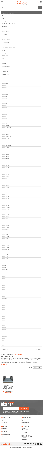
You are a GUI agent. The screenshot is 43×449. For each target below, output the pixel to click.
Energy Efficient (5, 31)
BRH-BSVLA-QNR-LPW (6, 141)
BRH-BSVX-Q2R (5, 232)
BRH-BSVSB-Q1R (5, 189)
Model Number (5, 77)
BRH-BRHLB (4, 103)
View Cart (4, 433)
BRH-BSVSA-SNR (5, 183)
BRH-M (3, 309)
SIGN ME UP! (24, 408)
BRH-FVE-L (4, 291)
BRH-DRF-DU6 (5, 269)
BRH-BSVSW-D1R (5, 200)
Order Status (4, 429)
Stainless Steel (5, 74)
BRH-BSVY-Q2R (5, 254)
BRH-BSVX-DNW (5, 227)
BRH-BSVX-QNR (5, 236)
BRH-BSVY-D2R (5, 243)
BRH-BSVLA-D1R (5, 125)
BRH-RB (3, 320)
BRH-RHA (4, 327)
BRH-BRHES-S (5, 94)
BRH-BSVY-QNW (5, 260)
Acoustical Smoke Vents (7, 15)
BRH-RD (4, 325)
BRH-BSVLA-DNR (5, 129)
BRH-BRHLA (4, 101)
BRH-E (3, 278)
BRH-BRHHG (4, 98)
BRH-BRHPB (4, 107)
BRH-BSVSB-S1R (5, 194)
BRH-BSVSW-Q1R (5, 209)
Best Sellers (4, 422)
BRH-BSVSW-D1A (5, 198)
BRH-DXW (4, 276)
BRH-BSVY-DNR (5, 247)
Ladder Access (5, 42)
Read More (4, 364)
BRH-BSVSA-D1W (5, 169)
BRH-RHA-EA (5, 329)
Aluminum (4, 26)
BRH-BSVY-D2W (5, 245)
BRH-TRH (4, 343)
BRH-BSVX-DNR (5, 225)
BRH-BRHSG (4, 116)
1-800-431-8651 (25, 429)
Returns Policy (25, 420)
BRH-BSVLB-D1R (5, 152)
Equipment (4, 34)
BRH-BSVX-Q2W (5, 234)
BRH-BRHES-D (5, 92)
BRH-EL (3, 285)
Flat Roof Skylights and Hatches (9, 23)
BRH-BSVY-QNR (5, 258)
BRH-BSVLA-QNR (5, 138)
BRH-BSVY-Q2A (5, 252)
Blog (3, 420)
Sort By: (30, 367)
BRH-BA (4, 78)
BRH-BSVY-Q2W (5, 256)
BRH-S (3, 340)
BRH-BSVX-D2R (5, 220)
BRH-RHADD (4, 331)
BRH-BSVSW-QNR (6, 212)
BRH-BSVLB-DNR (5, 154)
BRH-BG (4, 81)
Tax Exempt (4, 431)
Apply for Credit (5, 436)
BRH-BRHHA (4, 96)
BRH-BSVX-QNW (5, 238)
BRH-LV (3, 307)
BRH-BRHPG (4, 109)
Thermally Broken (6, 69)
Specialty (4, 63)
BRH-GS (4, 300)
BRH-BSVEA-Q (5, 123)
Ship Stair (4, 58)
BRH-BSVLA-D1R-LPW (6, 127)
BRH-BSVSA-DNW (6, 174)
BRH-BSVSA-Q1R (5, 176)
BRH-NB (4, 314)
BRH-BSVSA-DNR (5, 172)
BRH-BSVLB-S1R (5, 161)
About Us (4, 419)
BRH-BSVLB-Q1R (5, 156)
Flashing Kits (5, 21)
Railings (3, 50)
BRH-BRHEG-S (5, 89)
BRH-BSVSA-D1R (5, 167)
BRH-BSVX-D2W (5, 223)
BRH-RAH (4, 318)
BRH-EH (3, 280)
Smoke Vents (5, 61)
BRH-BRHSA (4, 112)
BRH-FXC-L (4, 298)
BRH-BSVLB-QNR (5, 158)
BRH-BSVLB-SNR (5, 163)
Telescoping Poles (6, 66)
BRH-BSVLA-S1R (5, 143)
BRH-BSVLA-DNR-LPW (6, 132)
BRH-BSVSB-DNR (5, 187)
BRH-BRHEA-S (5, 85)
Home (4, 354)
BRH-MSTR (4, 311)
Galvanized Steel (6, 39)
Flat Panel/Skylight (6, 37)
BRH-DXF (4, 274)
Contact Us (4, 423)
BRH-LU (3, 305)
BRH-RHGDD (4, 336)
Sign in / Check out (6, 434)
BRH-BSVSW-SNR (5, 216)
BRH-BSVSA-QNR (5, 178)
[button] (21, 349)
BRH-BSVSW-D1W (6, 203)
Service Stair (5, 55)
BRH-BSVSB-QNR (5, 192)
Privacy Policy (25, 423)
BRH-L (3, 303)
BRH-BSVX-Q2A (5, 229)
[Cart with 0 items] (41, 1)
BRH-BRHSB (4, 114)
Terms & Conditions (26, 419)
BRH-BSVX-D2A (5, 218)
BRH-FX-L (4, 296)
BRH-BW (4, 263)
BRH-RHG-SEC (5, 334)
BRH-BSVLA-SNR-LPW (6, 149)
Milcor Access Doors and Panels (9, 47)
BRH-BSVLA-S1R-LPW (6, 145)
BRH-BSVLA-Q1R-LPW (6, 136)
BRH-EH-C (4, 283)
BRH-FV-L (4, 289)
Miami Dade (4, 45)
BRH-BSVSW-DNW (6, 207)
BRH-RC (4, 323)
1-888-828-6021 (25, 432)
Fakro (3, 18)
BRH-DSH (4, 272)
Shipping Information (26, 422)
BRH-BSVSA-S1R (5, 180)
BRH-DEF (4, 265)
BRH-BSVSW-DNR (5, 205)
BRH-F (3, 287)
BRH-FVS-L (4, 294)
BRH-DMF (4, 267)
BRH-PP (3, 316)
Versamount (5, 71)
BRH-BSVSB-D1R (5, 185)
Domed (3, 29)
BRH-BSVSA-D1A (5, 165)
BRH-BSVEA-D (5, 121)
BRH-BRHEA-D (5, 83)
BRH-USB (4, 345)
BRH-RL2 (4, 338)
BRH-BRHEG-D (5, 87)
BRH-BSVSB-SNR (5, 196)
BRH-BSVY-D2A (5, 240)
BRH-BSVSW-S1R (5, 214)
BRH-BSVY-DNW (5, 249)
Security (4, 53)
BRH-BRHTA (4, 118)
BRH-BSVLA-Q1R (5, 134)
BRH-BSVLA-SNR (5, 147)
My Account (4, 428)
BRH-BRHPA (4, 105)
